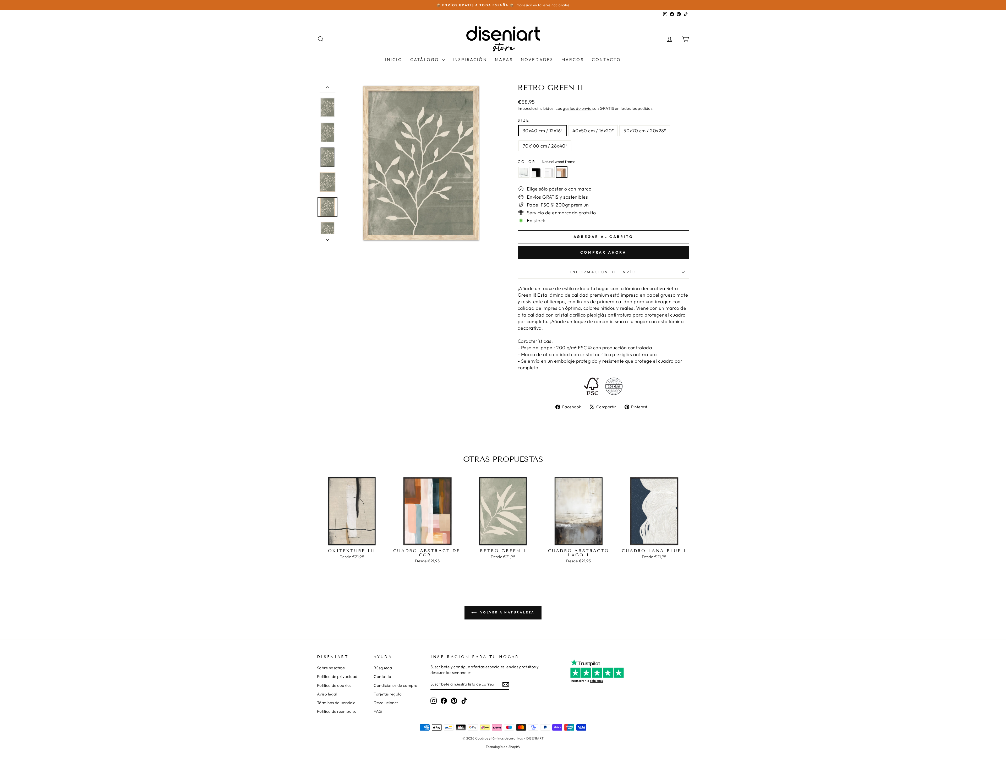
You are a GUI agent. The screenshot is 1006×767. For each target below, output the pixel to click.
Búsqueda (383, 667)
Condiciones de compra (395, 685)
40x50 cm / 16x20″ (593, 131)
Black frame (536, 172)
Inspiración (470, 59)
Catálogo (425, 59)
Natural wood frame (561, 172)
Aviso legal (327, 694)
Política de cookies (334, 685)
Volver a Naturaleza (507, 612)
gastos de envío (577, 108)
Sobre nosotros (331, 667)
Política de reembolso (337, 711)
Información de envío (603, 272)
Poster (524, 172)
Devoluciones (386, 702)
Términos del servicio (336, 702)
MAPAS (504, 59)
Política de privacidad (337, 676)
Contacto (606, 59)
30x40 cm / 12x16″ (542, 131)
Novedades (537, 59)
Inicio (393, 59)
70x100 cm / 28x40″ (545, 146)
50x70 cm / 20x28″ (645, 131)
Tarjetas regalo (388, 694)
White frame (549, 172)
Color (546, 161)
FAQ (378, 711)
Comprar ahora (603, 252)
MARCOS (572, 59)
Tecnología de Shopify (503, 746)
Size (523, 120)
